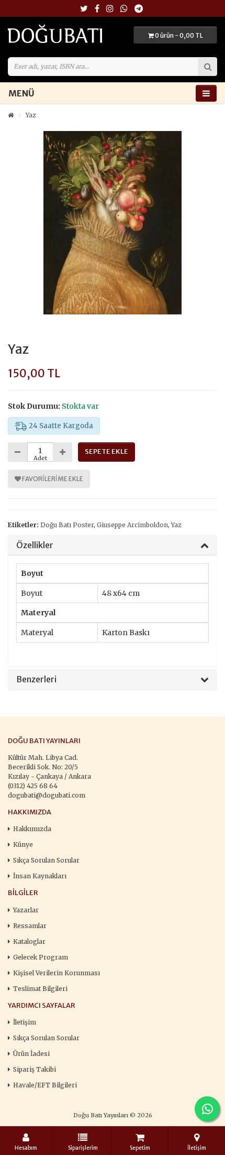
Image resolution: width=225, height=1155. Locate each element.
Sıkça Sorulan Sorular (46, 860)
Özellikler (34, 545)
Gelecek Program (40, 957)
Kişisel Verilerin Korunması (56, 973)
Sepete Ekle (106, 451)
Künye (23, 844)
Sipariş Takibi (34, 1069)
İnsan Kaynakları (39, 876)
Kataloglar (29, 941)
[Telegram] (138, 9)
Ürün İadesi (31, 1054)
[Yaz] (112, 223)
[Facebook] (97, 9)
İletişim (24, 1022)
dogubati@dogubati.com (46, 795)
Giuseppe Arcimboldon (132, 525)
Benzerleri (36, 679)
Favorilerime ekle (52, 479)
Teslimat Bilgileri (40, 989)
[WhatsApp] (124, 9)
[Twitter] (84, 9)
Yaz (31, 115)
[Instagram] (110, 9)
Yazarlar (26, 910)
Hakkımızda (32, 829)
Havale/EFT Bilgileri (45, 1085)
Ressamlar (30, 926)
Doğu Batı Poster (67, 525)
